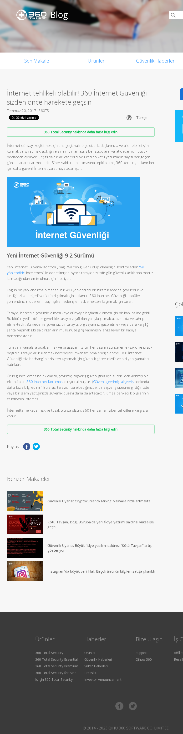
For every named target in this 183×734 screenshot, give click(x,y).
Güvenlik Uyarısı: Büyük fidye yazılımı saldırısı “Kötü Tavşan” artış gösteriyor (99, 548)
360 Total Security (49, 652)
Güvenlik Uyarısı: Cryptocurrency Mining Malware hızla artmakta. (99, 501)
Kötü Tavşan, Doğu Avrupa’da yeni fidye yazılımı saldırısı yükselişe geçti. (100, 524)
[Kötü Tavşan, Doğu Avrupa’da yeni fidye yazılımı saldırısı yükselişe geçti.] (25, 524)
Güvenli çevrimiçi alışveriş (113, 381)
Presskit (90, 672)
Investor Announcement (103, 679)
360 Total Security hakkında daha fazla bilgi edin (80, 132)
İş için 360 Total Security (54, 679)
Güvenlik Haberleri (98, 659)
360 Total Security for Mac (55, 672)
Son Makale (36, 61)
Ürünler (96, 61)
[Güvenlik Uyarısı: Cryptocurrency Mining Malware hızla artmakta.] (25, 501)
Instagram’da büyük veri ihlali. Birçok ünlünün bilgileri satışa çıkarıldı (101, 571)
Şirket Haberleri (96, 666)
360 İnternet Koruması (45, 381)
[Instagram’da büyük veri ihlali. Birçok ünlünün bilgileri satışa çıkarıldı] (25, 571)
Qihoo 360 (144, 659)
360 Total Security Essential (56, 659)
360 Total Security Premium (56, 666)
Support (142, 652)
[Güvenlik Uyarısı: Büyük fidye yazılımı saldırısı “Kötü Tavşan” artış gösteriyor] (25, 548)
